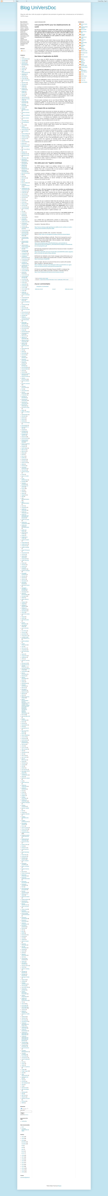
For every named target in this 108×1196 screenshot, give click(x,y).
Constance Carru (83, 40)
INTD (23, 1127)
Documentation (25, 369)
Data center (24, 307)
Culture (23, 290)
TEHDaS (23, 1009)
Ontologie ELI (24, 752)
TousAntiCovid (25, 1021)
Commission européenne (24, 224)
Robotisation (24, 934)
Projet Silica (24, 854)
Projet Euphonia (25, 849)
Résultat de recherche (24, 926)
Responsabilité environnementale (25, 914)
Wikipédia (24, 1096)
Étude (23, 454)
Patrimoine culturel (26, 778)
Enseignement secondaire (25, 432)
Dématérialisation (25, 319)
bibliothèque (24, 158)
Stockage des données (24, 975)
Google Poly (24, 545)
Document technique (24, 365)
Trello (23, 1062)
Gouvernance (24, 552)
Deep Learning (25, 313)
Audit (23, 140)
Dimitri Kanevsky (25, 345)
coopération (24, 284)
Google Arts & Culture (24, 538)
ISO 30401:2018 (25, 619)
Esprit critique (24, 448)
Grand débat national (24, 556)
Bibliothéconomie (25, 155)
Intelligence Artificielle (24, 606)
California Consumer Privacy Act (25, 185)
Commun (24, 226)
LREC (23, 658)
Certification (24, 192)
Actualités (24, 62)
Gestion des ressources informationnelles (25, 526)
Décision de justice (26, 309)
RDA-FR (23, 871)
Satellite (23, 939)
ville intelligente (25, 1083)
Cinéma (23, 202)
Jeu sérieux (24, 630)
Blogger (59, 1185)
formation (24, 481)
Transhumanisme (25, 1047)
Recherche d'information (24, 875)
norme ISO (24, 736)
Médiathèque (24, 683)
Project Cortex (25, 844)
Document (24, 354)
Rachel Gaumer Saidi (84, 65)
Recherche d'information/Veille (26, 878)
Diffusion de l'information (24, 338)
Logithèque (24, 657)
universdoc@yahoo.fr (25, 1177)
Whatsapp (24, 1092)
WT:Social (24, 1101)
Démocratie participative (24, 323)
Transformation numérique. (25, 1046)
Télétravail (24, 1016)
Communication (25, 230)
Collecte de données (24, 215)
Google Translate (25, 547)
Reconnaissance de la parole (25, 889)
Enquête (23, 429)
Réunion (23, 928)
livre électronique (25, 651)
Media (23, 680)
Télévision (24, 1018)
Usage (23, 1069)
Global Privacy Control (25, 533)
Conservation (24, 274)
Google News (24, 544)
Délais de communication (25, 317)
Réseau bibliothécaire (24, 904)
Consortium (24, 279)
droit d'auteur (24, 390)
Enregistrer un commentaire (43, 286)
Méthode (23, 693)
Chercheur (24, 197)
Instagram (24, 602)
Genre (23, 505)
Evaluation (24, 461)
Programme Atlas (25, 841)
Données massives (26, 383)
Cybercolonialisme (26, 301)
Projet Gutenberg (25, 852)
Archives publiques (26, 115)
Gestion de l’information (24, 512)
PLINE (23, 792)
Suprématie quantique (24, 989)
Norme (23, 733)
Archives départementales (25, 109)
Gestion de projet (25, 519)
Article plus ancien (69, 289)
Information (24, 580)
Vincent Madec (84, 82)
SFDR (23, 952)
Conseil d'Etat (25, 270)
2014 (23, 1162)
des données (24, 328)
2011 (23, 1168)
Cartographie (24, 191)
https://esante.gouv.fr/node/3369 (42, 259)
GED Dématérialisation (25, 499)
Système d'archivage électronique (24, 992)
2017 (23, 1157)
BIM (22, 174)
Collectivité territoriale (24, 219)
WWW (23, 1102)
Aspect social (24, 135)
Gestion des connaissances (25, 523)
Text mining (24, 1019)
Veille (23, 1072)
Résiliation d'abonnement (25, 911)
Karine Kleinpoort (83, 49)
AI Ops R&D (24, 78)
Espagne (23, 446)
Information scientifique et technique (25, 589)
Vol (22, 1086)
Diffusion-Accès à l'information (25, 341)
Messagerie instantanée (24, 690)
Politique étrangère (26, 802)
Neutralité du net (25, 728)
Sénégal (23, 949)
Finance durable (25, 476)
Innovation (24, 596)
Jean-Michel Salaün (24, 626)
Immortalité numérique (24, 574)
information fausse (25, 585)
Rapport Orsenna (25, 868)
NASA (23, 726)
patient (23, 776)
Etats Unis (24, 449)
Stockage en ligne (25, 977)
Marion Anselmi (84, 56)
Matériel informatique (24, 678)
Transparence (25, 1057)
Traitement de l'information (25, 1027)
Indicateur (24, 576)
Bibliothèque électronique (24, 160)
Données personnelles (24, 387)
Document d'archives (24, 357)
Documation (24, 353)
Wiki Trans (24, 1095)
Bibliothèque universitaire (24, 171)
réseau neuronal (25, 906)
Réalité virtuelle (25, 873)
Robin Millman (84, 72)
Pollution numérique (24, 806)
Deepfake (24, 315)
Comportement (25, 259)
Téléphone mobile (25, 1013)
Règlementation (25, 899)
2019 (23, 1140)
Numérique (24, 738)
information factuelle (24, 583)
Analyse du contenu (24, 92)
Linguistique (24, 649)
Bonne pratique (25, 182)
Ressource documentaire (25, 918)
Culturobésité (24, 297)
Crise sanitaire (25, 288)
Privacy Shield (25, 829)
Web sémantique (25, 1089)
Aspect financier (25, 129)
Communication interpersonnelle (25, 238)
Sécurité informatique (24, 947)
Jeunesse (24, 632)
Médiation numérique (24, 685)
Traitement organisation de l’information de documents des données (25, 1038)
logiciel (23, 654)
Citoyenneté (24, 203)
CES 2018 (24, 194)
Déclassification (25, 312)
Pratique (23, 812)
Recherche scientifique (24, 885)
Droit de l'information (50, 279)
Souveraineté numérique (24, 959)
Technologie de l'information (25, 1007)
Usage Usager (25, 1071)
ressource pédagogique (24, 923)
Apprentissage (25, 97)
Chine (23, 199)
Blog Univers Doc (83, 32)
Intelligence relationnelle (24, 608)
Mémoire (23, 687)
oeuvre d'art (24, 747)
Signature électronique (24, 955)
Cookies (23, 282)
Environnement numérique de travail (25, 441)
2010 (23, 1170)
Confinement (24, 269)
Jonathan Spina (83, 46)
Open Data (24, 755)
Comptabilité (24, 260)
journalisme (24, 634)
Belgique (23, 152)
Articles (24, 50)
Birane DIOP (83, 29)
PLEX (23, 790)
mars (23, 1149)
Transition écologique (24, 1054)
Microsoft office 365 (26, 716)
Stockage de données (24, 972)
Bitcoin (23, 176)
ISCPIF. (23, 618)
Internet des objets (25, 614)
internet (23, 612)
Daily (23, 306)
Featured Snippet (25, 471)
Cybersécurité (43, 279)
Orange (23, 761)
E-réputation (24, 395)
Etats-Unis (24, 451)
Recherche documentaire (25, 882)
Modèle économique (24, 719)
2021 (23, 1136)
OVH (23, 766)
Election (23, 417)
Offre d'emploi (25, 749)
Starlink (23, 967)
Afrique (23, 69)
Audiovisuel (24, 138)
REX (23, 929)
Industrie (23, 577)
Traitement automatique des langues (25, 1024)
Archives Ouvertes (25, 112)
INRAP (23, 597)
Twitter (23, 1065)
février (23, 1151)
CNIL (23, 211)
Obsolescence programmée (25, 742)
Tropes (23, 1063)
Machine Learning (25, 660)
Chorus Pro (24, 200)
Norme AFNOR (25, 735)
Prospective (24, 856)
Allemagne (24, 84)
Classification (24, 207)
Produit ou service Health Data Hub (25, 836)
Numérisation (24, 740)
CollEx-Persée (25, 221)
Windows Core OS (25, 1098)
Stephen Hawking (25, 968)
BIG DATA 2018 (25, 173)
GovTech (23, 554)
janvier (23, 1153)
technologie (24, 1005)
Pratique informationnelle (25, 817)
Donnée (23, 372)
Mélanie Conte (84, 50)
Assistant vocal (25, 136)
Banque (23, 143)
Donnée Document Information (26, 374)
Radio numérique (25, 866)
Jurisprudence (25, 635)
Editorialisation (25, 414)
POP (23, 810)
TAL (22, 1002)
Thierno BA (83, 78)
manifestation (60, 279)
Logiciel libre (24, 655)
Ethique (23, 452)
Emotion (23, 421)
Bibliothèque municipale (24, 163)
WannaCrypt (24, 1087)
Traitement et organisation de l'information (25, 1033)
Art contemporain (25, 122)
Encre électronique (26, 422)
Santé (67, 279)
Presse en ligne (25, 827)
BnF (22, 181)
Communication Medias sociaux (25, 242)
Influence (24, 579)
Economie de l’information (24, 402)
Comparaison (24, 253)
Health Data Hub (25, 560)
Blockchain (24, 178)
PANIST (23, 768)
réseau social (24, 909)
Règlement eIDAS (25, 896)
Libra (23, 646)
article (23, 125)
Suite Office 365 (25, 987)
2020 (23, 1138)
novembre (24, 1143)
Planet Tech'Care (25, 782)
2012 (23, 1166)
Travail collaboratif (25, 1059)
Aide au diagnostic (26, 80)
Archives (23, 107)
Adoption (23, 68)
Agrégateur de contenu (25, 74)
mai (22, 1145)
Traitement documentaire (25, 1030)
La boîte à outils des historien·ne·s (25, 638)
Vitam (23, 1084)
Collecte (23, 213)
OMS (23, 750)
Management (24, 663)
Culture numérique (26, 294)
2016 (23, 1159)
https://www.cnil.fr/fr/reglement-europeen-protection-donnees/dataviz (54, 234)
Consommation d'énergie (25, 277)
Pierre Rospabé (83, 62)
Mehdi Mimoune (83, 59)
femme (23, 474)
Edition (23, 410)
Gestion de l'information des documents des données (25, 516)
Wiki (22, 1093)
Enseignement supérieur (25, 434)
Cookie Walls (24, 280)
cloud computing (25, 208)
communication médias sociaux (25, 246)
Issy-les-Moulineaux (24, 623)
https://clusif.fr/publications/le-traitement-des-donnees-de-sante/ (49, 272)
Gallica (23, 493)
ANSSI (23, 95)
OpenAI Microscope (24, 759)
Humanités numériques (24, 568)
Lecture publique (25, 641)
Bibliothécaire (25, 153)
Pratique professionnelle (25, 821)
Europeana (24, 459)
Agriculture (24, 76)
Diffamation (24, 335)
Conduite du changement (24, 263)
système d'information (24, 996)
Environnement (25, 438)
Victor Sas (83, 80)
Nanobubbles (24, 725)
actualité (23, 60)
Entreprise (24, 436)
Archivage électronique (24, 105)
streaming (24, 985)
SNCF (23, 957)
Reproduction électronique (24, 901)
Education (24, 416)
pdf (22, 780)
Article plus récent (39, 289)
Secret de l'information (24, 944)
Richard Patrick (84, 67)
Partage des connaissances (25, 774)
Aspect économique (24, 127)
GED (23, 496)
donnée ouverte (25, 376)
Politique (23, 795)
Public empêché (25, 860)
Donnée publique (25, 380)
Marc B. (82, 54)
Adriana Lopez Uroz (84, 25)
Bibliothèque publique (24, 165)
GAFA (23, 490)
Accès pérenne (25, 58)
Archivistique (24, 120)
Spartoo (23, 961)
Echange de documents (24, 397)
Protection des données (25, 858)
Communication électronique (25, 232)
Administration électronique (25, 64)
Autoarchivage (25, 141)
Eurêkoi (23, 457)
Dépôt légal (24, 325)
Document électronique (24, 360)
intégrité (23, 603)
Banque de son (25, 144)
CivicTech (24, 205)
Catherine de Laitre (83, 38)
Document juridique (24, 362)
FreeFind (26, 1114)
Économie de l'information (24, 405)
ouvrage (23, 764)
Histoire (23, 563)
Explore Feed (24, 462)
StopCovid (24, 979)
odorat (23, 746)
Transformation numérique (25, 1043)
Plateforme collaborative (24, 786)
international (24, 610)
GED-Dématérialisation (25, 502)
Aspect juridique (25, 131)
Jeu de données (25, 628)
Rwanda (23, 936)
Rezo (23, 931)
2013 (23, 1164)
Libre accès (24, 648)
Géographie (24, 507)
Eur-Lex (23, 456)
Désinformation (25, 331)
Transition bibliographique (25, 1051)
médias (23, 681)
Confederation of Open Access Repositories (25, 266)
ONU (23, 754)
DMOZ (23, 351)
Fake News (24, 470)
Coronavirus (24, 285)
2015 (23, 1160)
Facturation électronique (24, 468)
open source (24, 757)
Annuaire (24, 94)
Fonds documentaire (25, 479)
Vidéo (23, 1079)
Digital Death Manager (24, 343)
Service (23, 951)
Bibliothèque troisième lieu (24, 168)
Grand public (24, 558)
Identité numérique (26, 570)
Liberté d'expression (24, 644)
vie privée (24, 1081)
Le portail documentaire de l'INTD (25, 1130)
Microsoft (23, 714)
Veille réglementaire (25, 1075)
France (55, 279)
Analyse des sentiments (24, 89)
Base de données (25, 146)
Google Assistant (25, 539)
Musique (23, 723)
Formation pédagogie (24, 484)
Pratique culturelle (25, 814)
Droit (23, 389)
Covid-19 (24, 287)
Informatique (24, 591)
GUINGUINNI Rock (84, 43)
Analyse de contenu (24, 86)
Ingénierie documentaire (25, 594)
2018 (23, 1155)
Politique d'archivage (24, 798)
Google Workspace (26, 550)
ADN (23, 66)
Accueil (54, 289)
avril (23, 1147)
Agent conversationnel (25, 72)
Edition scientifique (26, 411)
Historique (24, 564)
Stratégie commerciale (24, 983)
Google (23, 535)
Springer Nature (25, 965)
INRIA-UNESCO (25, 599)
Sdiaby (82, 74)
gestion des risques (24, 530)
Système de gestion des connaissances (25, 999)
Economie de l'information (24, 400)
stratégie (23, 981)
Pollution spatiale (25, 808)
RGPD (64, 279)
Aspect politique (25, 133)
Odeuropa (24, 744)
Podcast (23, 794)
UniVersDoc (24, 1121)
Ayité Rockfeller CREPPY (84, 27)
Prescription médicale (24, 824)
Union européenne (26, 1066)
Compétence (24, 254)
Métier (23, 695)
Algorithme (24, 82)
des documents (25, 326)
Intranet (23, 616)
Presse (23, 826)
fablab (23, 464)
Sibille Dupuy (84, 76)
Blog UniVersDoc (38, 7)
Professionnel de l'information (25, 839)
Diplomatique (24, 348)
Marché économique (24, 674)
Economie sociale (25, 407)
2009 (23, 1171)
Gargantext (24, 495)
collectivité (24, 217)
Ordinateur (24, 763)
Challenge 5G (25, 195)
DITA (23, 350)
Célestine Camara (83, 35)
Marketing (24, 675)
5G (22, 57)
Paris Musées (24, 769)
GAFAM (23, 491)
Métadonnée (24, 692)
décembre (24, 1142)
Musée (23, 721)
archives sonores (25, 118)
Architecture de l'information (25, 102)
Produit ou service (25, 832)
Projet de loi (24, 847)
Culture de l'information (24, 293)
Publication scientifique (24, 864)
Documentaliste (25, 367)
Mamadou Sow (84, 52)
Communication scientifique (25, 251)
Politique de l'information (24, 800)
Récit (23, 886)
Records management (24, 892)
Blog (23, 179)
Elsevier (23, 419)
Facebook (24, 465)
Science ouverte (25, 941)
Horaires (23, 566)
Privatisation (24, 830)
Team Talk (24, 1003)
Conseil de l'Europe (24, 273)
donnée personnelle (24, 379)
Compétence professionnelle (25, 257)
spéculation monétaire (24, 963)
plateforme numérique (24, 788)
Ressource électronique (24, 921)
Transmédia (24, 1056)
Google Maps (24, 542)
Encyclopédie (24, 425)
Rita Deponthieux (83, 70)
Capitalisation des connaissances (25, 189)
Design (23, 330)
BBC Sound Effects (26, 149)
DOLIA (23, 370)
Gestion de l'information (24, 510)
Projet (23, 846)
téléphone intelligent (24, 1012)
